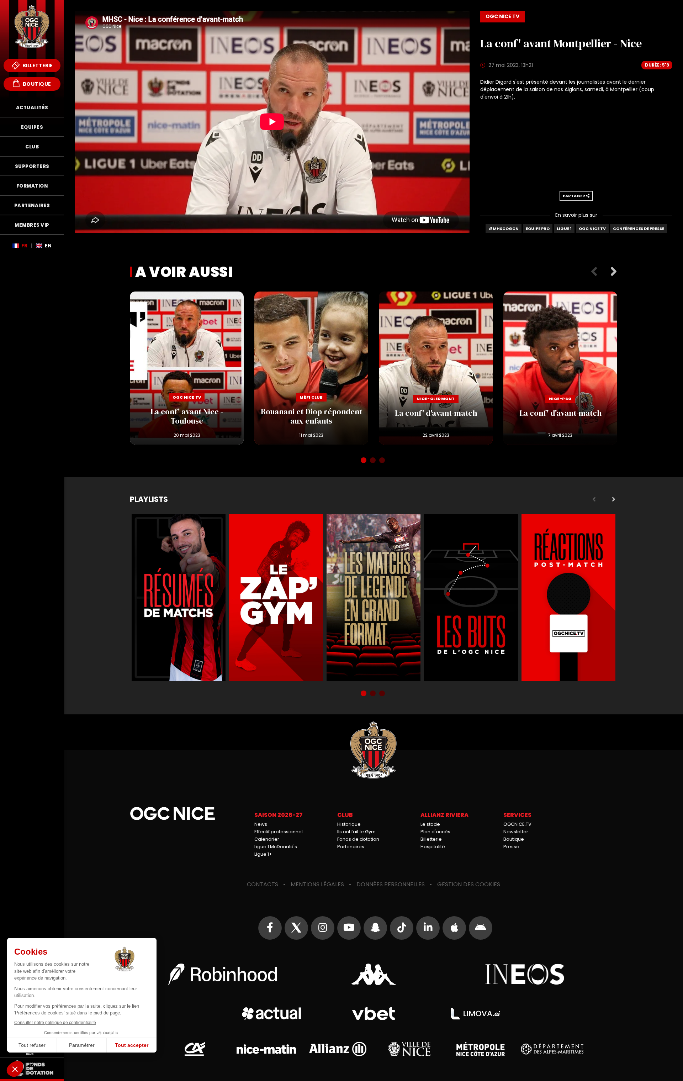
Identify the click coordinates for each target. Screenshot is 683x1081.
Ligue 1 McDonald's (275, 846)
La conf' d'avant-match (436, 368)
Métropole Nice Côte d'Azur (480, 1049)
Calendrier (266, 839)
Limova (475, 1014)
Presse (511, 846)
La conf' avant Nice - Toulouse (187, 368)
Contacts (262, 884)
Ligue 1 (564, 228)
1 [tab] (364, 461)
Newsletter (515, 831)
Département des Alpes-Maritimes (552, 1049)
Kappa (373, 974)
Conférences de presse (638, 228)
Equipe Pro (538, 228)
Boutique (36, 84)
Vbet (373, 1013)
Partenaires (350, 846)
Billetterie (37, 65)
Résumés (179, 597)
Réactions (568, 597)
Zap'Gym (276, 597)
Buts (471, 597)
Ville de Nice (409, 1049)
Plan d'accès (435, 831)
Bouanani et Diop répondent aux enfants (311, 368)
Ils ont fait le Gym (356, 831)
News (260, 824)
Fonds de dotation (358, 839)
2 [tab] (373, 461)
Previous (594, 272)
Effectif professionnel (278, 831)
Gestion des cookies (468, 884)
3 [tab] (382, 461)
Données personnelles (390, 884)
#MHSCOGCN (503, 228)
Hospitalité (432, 846)
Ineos (525, 974)
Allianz (337, 1049)
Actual (271, 1013)
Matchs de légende (373, 597)
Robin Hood (222, 974)
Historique (349, 824)
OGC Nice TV (592, 228)
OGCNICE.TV (517, 824)
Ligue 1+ (263, 854)
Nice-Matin (266, 1049)
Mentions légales (317, 884)
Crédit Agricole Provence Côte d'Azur (195, 1049)
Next (613, 272)
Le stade (430, 824)
